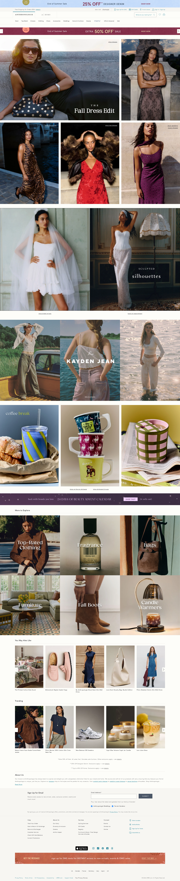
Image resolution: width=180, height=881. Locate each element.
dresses (51, 781)
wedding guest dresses (117, 781)
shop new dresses (111, 125)
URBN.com (59, 878)
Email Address (96, 792)
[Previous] (2, 31)
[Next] (178, 31)
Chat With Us (136, 832)
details (38, 9)
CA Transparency (39, 878)
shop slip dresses (50, 125)
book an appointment (135, 313)
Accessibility (50, 878)
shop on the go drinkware (78, 489)
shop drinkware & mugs (101, 489)
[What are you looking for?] (154, 15)
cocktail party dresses (100, 781)
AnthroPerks (136, 824)
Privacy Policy (114, 812)
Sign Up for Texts (137, 828)
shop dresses (112, 42)
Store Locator (136, 820)
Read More (18, 784)
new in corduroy (90, 397)
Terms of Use (28, 878)
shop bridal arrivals (45, 313)
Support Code (69, 878)
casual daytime (132, 781)
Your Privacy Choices (81, 878)
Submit (145, 796)
